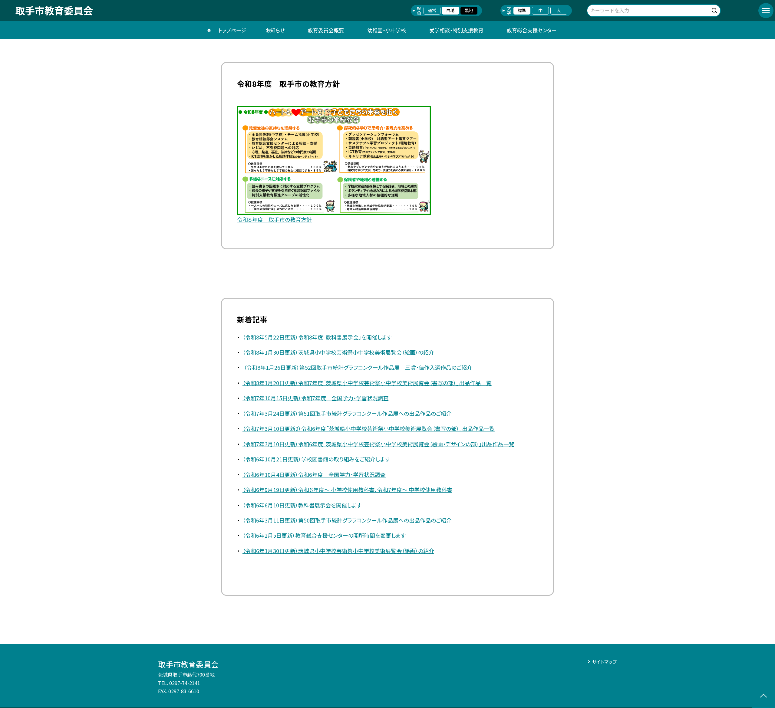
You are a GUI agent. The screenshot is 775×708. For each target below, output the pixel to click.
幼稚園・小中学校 (386, 30)
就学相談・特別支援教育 (456, 30)
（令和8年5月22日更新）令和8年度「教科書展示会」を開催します (317, 337)
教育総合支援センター (532, 30)
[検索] (715, 9)
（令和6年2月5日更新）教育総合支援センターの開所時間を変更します (324, 535)
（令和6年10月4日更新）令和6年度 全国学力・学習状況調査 (314, 474)
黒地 (469, 10)
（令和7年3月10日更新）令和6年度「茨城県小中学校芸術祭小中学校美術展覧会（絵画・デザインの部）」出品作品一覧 (378, 444)
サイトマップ (604, 661)
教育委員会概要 (326, 30)
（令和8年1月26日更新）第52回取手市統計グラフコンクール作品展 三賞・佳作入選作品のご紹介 (358, 367)
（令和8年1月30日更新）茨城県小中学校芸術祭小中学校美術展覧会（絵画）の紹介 (338, 352)
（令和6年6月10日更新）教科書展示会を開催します (301, 505)
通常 (432, 10)
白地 (450, 10)
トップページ (232, 30)
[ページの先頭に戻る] (763, 696)
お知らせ (275, 30)
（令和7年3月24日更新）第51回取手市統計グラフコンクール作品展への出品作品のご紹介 (347, 413)
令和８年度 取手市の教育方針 (274, 219)
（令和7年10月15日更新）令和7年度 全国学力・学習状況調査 (315, 398)
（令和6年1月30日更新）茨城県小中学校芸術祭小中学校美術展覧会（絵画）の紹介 (338, 551)
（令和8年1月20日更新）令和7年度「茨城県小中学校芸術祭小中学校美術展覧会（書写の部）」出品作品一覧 (367, 383)
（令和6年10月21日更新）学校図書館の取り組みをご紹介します (316, 459)
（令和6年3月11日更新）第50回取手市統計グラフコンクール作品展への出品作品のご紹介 (347, 520)
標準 (522, 10)
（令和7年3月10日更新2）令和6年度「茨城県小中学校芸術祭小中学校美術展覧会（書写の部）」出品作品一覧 (368, 428)
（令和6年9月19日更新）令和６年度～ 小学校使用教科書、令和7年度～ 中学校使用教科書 (347, 489)
